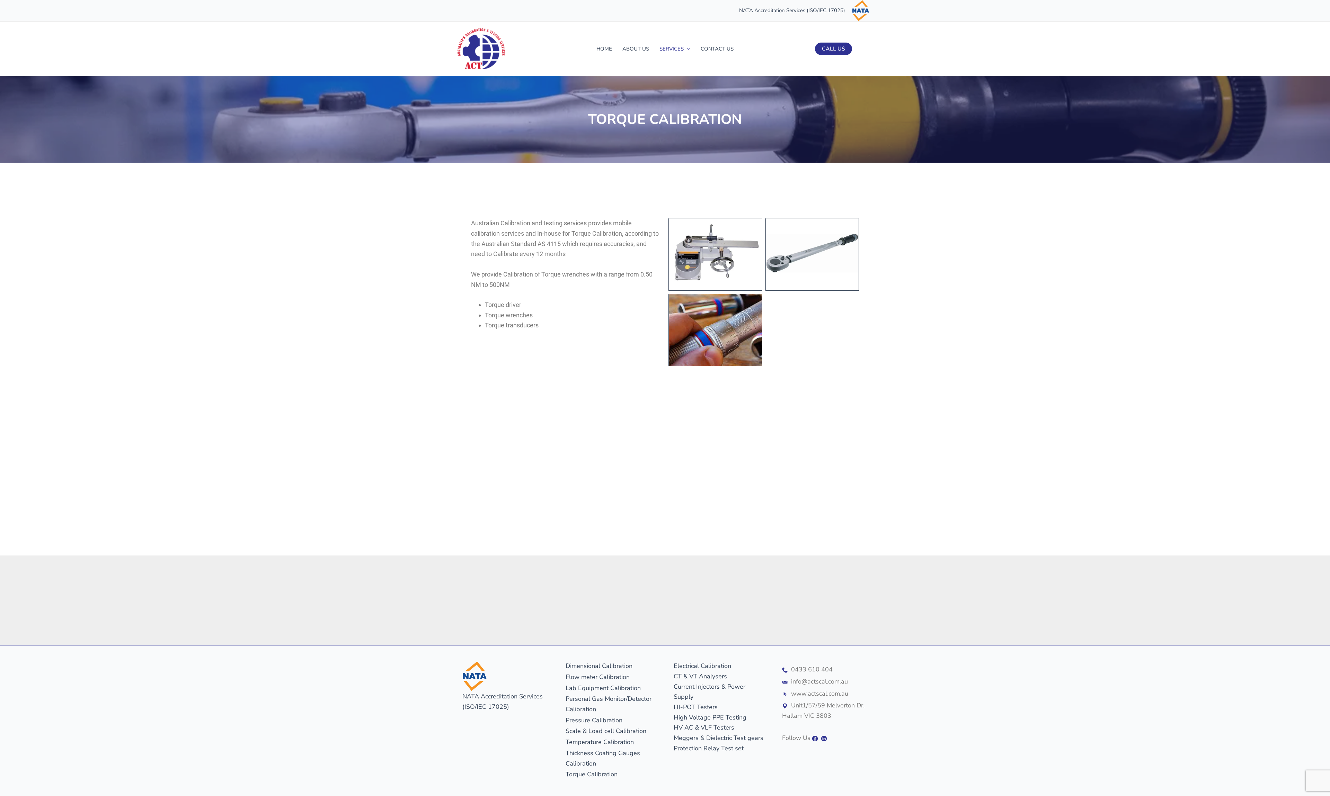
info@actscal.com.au (819, 681)
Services (671, 48)
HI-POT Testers (696, 707)
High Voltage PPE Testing (710, 717)
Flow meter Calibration (598, 677)
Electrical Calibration (702, 666)
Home (604, 48)
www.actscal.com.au (819, 693)
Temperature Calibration (600, 742)
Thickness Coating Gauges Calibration (603, 758)
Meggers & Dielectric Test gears (718, 738)
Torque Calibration (592, 774)
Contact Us (717, 48)
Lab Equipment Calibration (603, 688)
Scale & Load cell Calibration (606, 731)
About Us (635, 48)
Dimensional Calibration (599, 666)
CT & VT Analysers (700, 676)
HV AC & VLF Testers (704, 727)
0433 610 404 (812, 669)
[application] (687, 48)
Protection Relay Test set (709, 748)
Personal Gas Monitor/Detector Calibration (608, 704)
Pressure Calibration (594, 720)
